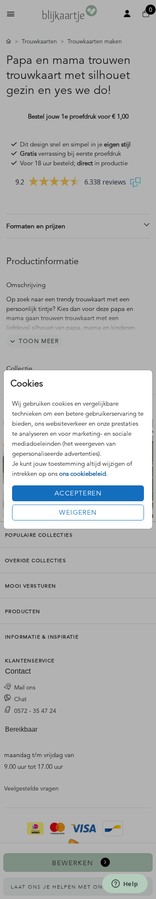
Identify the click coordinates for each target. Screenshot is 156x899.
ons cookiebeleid (82, 473)
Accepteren (78, 493)
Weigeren (78, 512)
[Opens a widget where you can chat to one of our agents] (125, 884)
